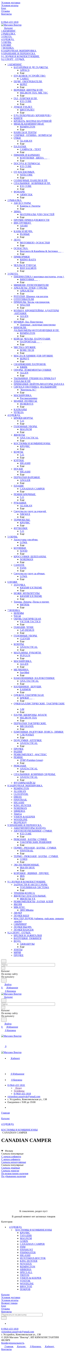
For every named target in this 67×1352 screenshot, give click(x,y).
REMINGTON (27, 1266)
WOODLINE (27, 1283)
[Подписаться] (4, 1318)
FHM (22, 1246)
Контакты (6, 1311)
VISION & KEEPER (30, 1278)
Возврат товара (9, 1303)
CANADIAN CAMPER (32, 1244)
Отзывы (5, 1308)
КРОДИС (25, 1232)
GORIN (24, 1241)
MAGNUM (26, 1238)
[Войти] (2, 1043)
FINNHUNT (26, 1249)
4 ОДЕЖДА (15, 1227)
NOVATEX (26, 1263)
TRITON (24, 1275)
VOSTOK (25, 1280)
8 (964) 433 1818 (9, 22)
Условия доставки (10, 1297)
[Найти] (4, 980)
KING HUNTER (28, 1261)
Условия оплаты (9, 1300)
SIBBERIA (25, 1269)
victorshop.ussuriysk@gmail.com (23, 1096)
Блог (3, 1306)
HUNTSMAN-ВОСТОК (33, 1258)
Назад (18, 1088)
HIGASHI (25, 1255)
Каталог (5, 1294)
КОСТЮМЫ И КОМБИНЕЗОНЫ (33, 1230)
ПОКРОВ (25, 1289)
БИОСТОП (26, 1286)
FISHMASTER (28, 1252)
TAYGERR (26, 1235)
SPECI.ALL (26, 1272)
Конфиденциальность (12, 1343)
